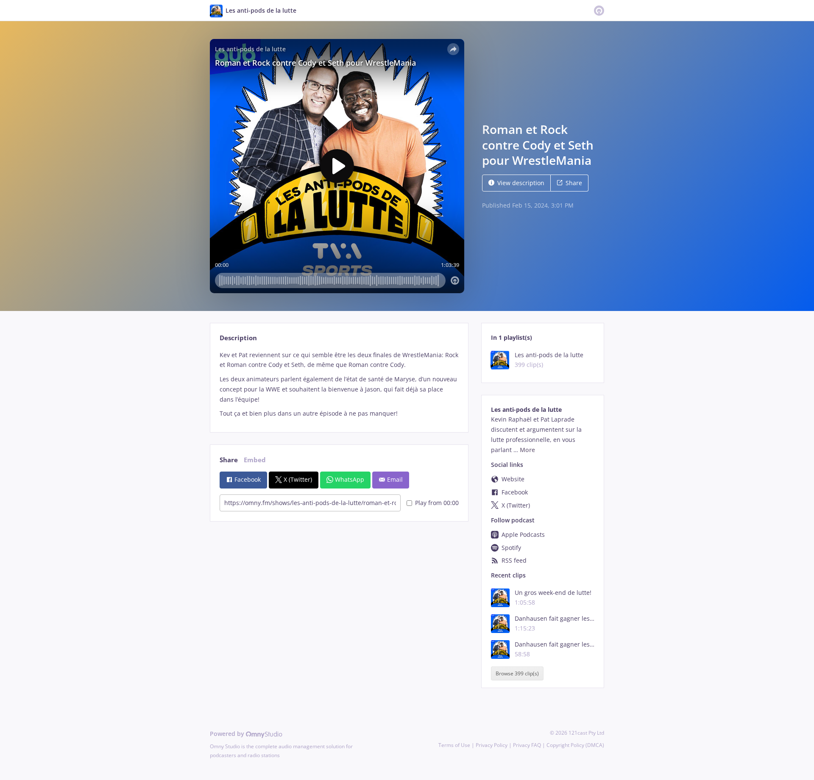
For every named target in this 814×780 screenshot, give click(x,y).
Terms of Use (454, 745)
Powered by (228, 734)
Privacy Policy (491, 745)
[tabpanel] (339, 384)
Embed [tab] (255, 459)
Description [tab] (238, 337)
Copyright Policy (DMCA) (575, 745)
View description (520, 183)
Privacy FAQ (527, 745)
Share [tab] (229, 459)
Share (574, 183)
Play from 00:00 (437, 503)
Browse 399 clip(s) (517, 673)
